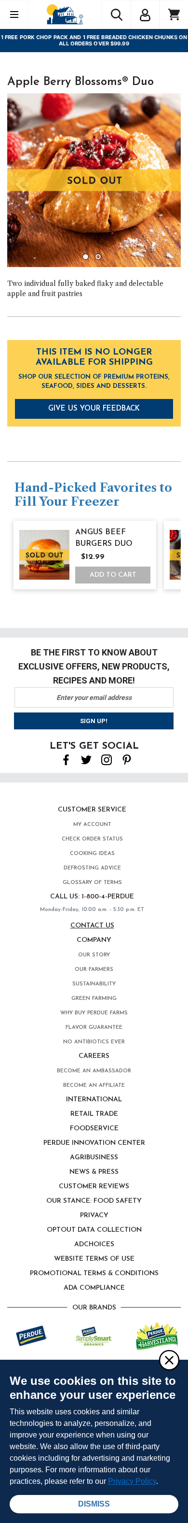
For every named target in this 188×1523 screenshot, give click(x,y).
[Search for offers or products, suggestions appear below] (116, 14)
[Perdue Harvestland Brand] (157, 1335)
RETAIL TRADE (94, 1114)
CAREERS (94, 1056)
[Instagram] (106, 759)
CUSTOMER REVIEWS (94, 1186)
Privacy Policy (132, 1481)
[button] (145, 13)
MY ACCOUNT (92, 824)
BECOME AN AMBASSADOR (94, 1071)
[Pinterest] (126, 759)
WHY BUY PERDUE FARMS (94, 1013)
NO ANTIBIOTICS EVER (94, 1042)
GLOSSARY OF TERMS (92, 882)
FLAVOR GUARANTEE (94, 1027)
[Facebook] (66, 759)
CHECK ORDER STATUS (92, 839)
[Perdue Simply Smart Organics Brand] (94, 1335)
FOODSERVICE (94, 1128)
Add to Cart (113, 575)
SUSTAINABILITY (94, 984)
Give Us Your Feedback (94, 409)
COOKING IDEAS (92, 853)
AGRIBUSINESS (94, 1157)
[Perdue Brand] (31, 1335)
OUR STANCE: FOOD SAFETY (94, 1201)
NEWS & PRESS (94, 1172)
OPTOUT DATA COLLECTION (94, 1230)
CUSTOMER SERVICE (92, 809)
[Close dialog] (168, 1359)
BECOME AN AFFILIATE (94, 1085)
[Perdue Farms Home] (65, 14)
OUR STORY (94, 955)
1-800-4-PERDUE (107, 896)
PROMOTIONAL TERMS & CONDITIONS (94, 1273)
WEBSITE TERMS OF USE (94, 1259)
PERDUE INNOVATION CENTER (94, 1143)
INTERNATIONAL (94, 1099)
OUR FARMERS (94, 969)
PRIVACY (94, 1215)
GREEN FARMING (94, 998)
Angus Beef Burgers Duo (104, 538)
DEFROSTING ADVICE (92, 868)
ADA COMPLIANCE (94, 1288)
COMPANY (94, 940)
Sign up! (93, 721)
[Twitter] (86, 759)
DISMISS (94, 1504)
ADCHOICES (94, 1244)
